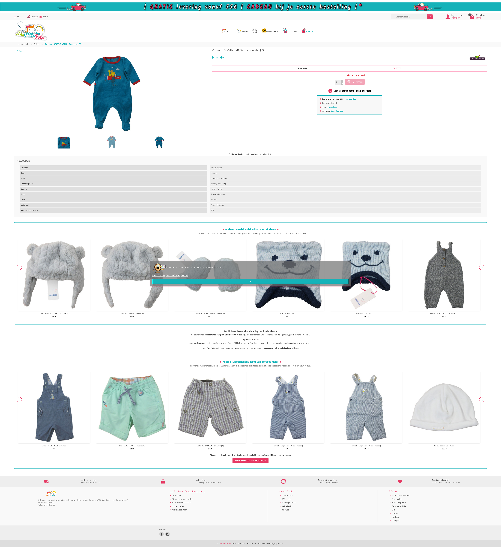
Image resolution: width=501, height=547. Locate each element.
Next (481, 267)
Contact (45, 16)
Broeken (270, 334)
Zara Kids (253, 343)
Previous (19, 267)
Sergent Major (221, 343)
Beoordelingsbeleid (399, 502)
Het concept (176, 495)
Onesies (306, 334)
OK (430, 16)
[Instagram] (167, 534)
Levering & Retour (289, 502)
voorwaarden (350, 99)
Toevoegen (357, 81)
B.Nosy (246, 343)
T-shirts (277, 334)
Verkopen (34, 16)
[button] (19, 51)
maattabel (333, 107)
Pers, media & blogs (399, 506)
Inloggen (455, 17)
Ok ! (250, 281)
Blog (393, 510)
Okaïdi (230, 343)
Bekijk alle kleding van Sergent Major (250, 460)
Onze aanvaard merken (181, 502)
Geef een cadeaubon (179, 510)
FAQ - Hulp (286, 499)
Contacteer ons (337, 111)
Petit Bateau (238, 343)
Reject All (184, 275)
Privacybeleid (397, 499)
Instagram (396, 520)
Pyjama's (284, 334)
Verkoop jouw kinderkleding (182, 499)
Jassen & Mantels (295, 334)
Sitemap (395, 513)
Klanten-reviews (178, 506)
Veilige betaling (287, 506)
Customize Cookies (173, 275)
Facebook (395, 517)
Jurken (263, 334)
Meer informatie (158, 275)
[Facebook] (161, 534)
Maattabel (285, 510)
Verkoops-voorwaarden (401, 495)
